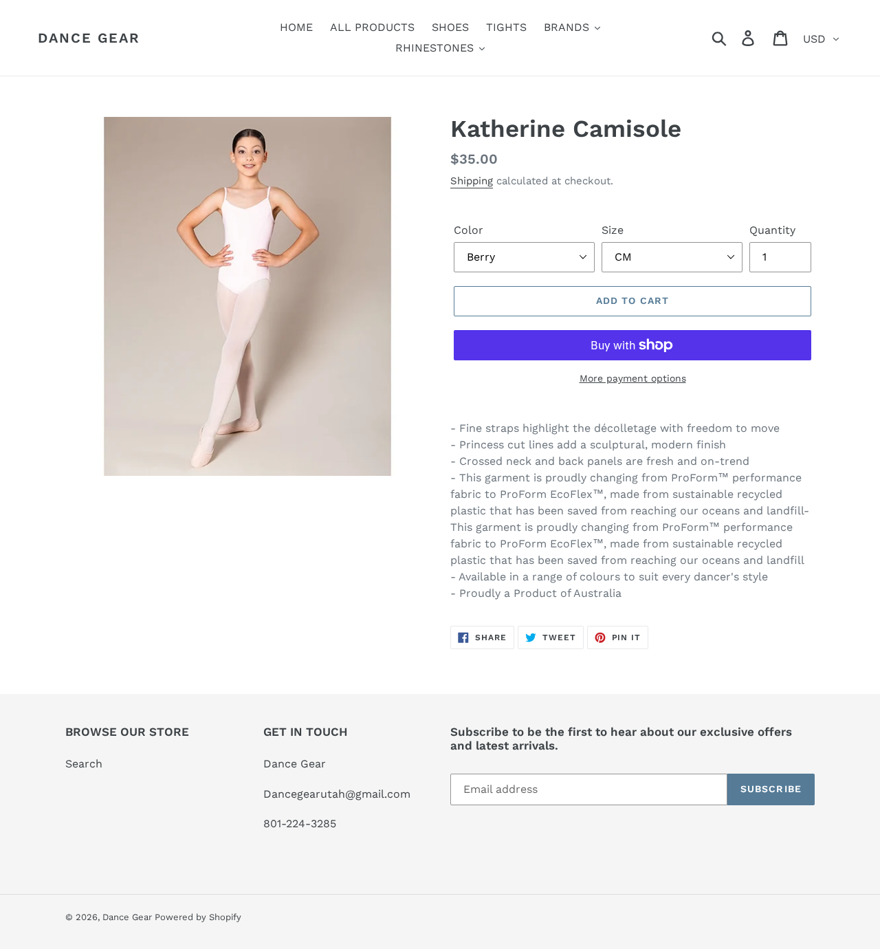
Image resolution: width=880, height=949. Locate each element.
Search (83, 763)
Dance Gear (89, 38)
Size (613, 230)
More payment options (633, 378)
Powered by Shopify (198, 917)
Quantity (772, 230)
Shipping (471, 181)
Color (468, 230)
